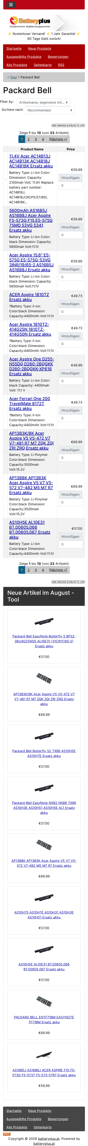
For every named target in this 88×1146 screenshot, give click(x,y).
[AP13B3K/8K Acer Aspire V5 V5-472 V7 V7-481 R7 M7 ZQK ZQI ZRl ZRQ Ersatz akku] (5, 451)
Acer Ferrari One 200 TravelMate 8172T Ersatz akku (29, 403)
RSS (61, 65)
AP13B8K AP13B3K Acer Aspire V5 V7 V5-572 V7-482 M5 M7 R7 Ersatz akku (31, 485)
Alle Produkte (16, 65)
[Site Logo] (44, 23)
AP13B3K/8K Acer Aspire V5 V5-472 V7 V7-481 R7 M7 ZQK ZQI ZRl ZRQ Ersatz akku (31, 441)
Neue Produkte (39, 48)
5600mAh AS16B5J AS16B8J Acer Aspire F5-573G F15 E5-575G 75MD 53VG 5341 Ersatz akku (31, 220)
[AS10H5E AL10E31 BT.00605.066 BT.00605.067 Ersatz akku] (5, 538)
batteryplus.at (49, 1139)
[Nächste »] (58, 139)
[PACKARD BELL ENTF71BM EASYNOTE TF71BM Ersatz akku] (44, 1001)
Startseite (13, 48)
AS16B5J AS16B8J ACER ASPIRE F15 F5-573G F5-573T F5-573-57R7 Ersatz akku (44, 1072)
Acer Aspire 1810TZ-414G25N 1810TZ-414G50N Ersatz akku (30, 329)
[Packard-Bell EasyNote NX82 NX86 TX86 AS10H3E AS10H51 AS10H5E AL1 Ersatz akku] (44, 787)
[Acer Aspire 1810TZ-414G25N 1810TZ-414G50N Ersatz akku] (5, 337)
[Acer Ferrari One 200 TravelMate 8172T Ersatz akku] (5, 412)
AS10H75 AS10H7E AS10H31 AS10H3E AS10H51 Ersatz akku (44, 914)
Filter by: (7, 102)
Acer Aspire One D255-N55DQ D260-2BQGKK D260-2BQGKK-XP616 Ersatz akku (31, 366)
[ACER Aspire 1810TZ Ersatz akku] (5, 305)
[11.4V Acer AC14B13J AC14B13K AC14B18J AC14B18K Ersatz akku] (5, 179)
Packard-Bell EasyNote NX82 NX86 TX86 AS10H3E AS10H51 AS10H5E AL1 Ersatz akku (44, 808)
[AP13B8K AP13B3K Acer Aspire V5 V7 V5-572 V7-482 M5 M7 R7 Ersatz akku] (5, 496)
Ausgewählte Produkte (23, 57)
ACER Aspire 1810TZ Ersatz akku (29, 297)
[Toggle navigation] (11, 5)
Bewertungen (58, 57)
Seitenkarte (43, 65)
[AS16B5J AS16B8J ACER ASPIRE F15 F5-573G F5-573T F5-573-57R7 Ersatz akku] (44, 1054)
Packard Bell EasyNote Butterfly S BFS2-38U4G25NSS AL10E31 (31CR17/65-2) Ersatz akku (44, 641)
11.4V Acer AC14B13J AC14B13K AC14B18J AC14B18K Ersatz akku (31, 161)
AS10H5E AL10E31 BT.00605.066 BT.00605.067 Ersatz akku (29, 530)
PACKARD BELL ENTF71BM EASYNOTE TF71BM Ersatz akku (44, 1019)
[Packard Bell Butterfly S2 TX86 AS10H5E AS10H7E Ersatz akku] (44, 735)
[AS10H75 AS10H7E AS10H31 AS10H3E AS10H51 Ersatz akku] (44, 897)
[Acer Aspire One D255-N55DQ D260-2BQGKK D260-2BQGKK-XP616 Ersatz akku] (5, 375)
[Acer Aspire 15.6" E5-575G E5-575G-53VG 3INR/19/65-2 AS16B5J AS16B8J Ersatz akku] (5, 271)
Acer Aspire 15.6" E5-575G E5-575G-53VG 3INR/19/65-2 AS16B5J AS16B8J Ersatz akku (31, 262)
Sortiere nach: (12, 110)
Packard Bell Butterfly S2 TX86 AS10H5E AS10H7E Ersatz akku (44, 753)
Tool (13, 77)
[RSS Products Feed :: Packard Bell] (6, 1134)
